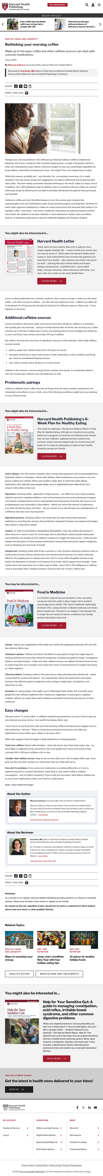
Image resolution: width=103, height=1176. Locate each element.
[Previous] (4, 24)
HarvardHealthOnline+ (57, 5)
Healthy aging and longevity (21, 39)
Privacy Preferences (72, 1165)
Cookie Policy (42, 1165)
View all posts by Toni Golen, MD (43, 861)
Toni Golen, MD (27, 71)
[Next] (99, 24)
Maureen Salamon (16, 65)
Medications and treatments (59, 974)
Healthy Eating (19, 974)
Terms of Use (55, 1165)
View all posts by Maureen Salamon (44, 819)
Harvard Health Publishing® (33, 1171)
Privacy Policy (28, 1165)
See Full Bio (43, 815)
